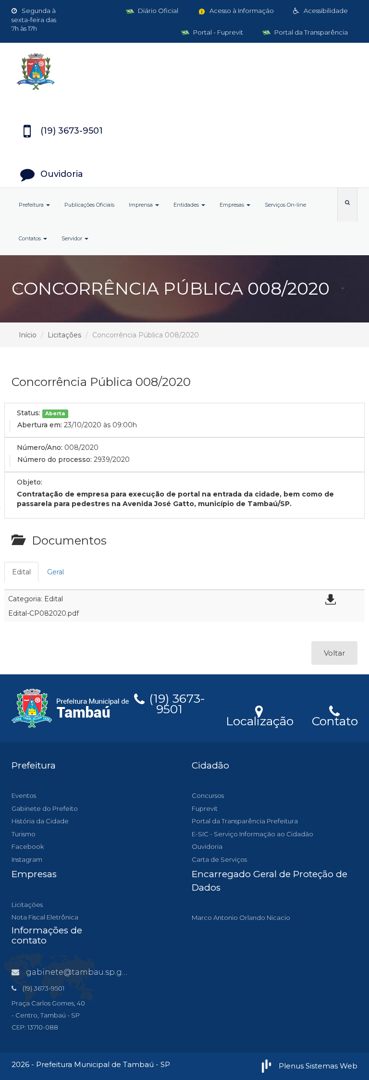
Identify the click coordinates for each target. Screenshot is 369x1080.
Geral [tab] (55, 572)
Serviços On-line (285, 204)
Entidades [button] (186, 204)
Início (28, 335)
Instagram (27, 859)
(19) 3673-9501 (175, 702)
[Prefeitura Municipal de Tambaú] (184, 72)
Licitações (64, 335)
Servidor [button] (73, 238)
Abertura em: (39, 425)
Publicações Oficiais (89, 204)
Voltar (334, 653)
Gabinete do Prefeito (45, 808)
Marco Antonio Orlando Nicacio (241, 917)
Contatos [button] (30, 238)
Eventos (24, 795)
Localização (260, 719)
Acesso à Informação (241, 10)
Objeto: (29, 482)
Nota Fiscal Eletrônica (45, 917)
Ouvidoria (207, 846)
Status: (28, 413)
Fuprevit (205, 808)
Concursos (208, 795)
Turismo (24, 834)
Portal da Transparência (310, 32)
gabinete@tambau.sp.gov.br (83, 972)
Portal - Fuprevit (217, 32)
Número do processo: (54, 459)
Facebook (28, 846)
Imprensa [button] (141, 204)
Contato (334, 719)
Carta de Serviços (219, 859)
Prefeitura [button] (32, 204)
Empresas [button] (233, 204)
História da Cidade (40, 821)
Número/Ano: (39, 447)
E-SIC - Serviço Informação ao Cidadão (252, 834)
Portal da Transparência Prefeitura (245, 821)
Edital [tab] (21, 572)
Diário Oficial (157, 10)
